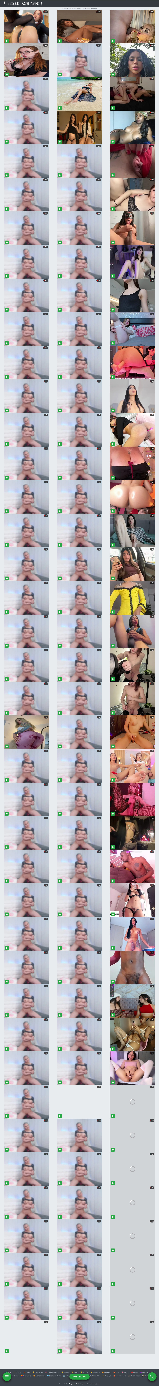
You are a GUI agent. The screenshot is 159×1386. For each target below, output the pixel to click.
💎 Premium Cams (54, 1376)
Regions (72, 1384)
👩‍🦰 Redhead (106, 1372)
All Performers (91, 1384)
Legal (98, 1384)
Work (77, 1384)
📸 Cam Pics (146, 1376)
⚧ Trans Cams (39, 1376)
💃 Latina (26, 1372)
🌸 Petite (125, 1372)
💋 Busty (134, 1372)
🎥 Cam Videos (134, 1376)
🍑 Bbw (116, 1372)
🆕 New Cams (13, 1376)
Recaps (82, 1384)
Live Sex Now (79, 1376)
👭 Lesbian (144, 1372)
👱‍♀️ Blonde (84, 1372)
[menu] (6, 1376)
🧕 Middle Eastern (52, 1372)
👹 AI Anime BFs (119, 1376)
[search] (152, 1376)
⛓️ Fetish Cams (69, 1376)
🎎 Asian (8, 1372)
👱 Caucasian (37, 1372)
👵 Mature (65, 1372)
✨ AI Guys (106, 1376)
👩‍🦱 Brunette (95, 1372)
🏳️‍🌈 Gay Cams (26, 1376)
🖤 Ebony (17, 1372)
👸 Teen (75, 1372)
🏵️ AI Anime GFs (93, 1376)
